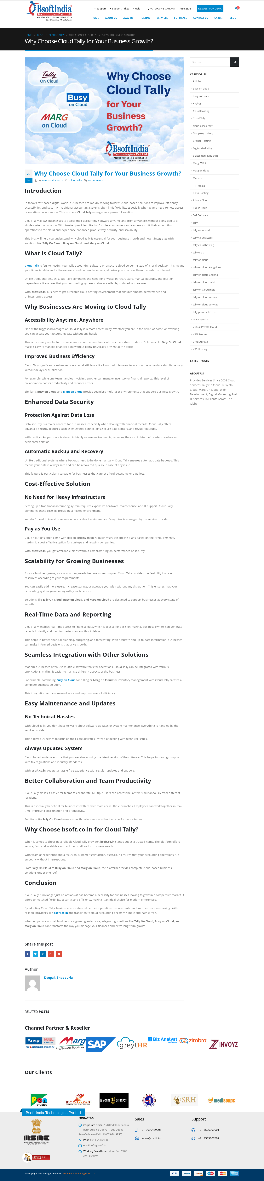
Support (101, 8)
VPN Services (200, 342)
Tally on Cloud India (204, 289)
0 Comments (95, 180)
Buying (197, 103)
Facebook (27, 954)
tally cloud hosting (203, 245)
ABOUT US (111, 18)
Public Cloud (200, 208)
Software (180, 18)
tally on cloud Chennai (205, 274)
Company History (203, 133)
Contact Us (200, 18)
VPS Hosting (200, 349)
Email (59, 954)
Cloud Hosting (201, 111)
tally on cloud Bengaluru (207, 267)
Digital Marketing (202, 148)
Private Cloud (200, 200)
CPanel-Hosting (202, 140)
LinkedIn (43, 954)
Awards (128, 18)
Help (137, 8)
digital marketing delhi (205, 155)
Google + (51, 954)
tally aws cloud (201, 230)
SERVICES (162, 18)
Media (201, 186)
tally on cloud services (205, 304)
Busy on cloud (201, 88)
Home (95, 18)
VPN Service (200, 334)
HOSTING (145, 18)
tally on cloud (200, 260)
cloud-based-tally (203, 126)
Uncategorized (201, 319)
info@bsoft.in (98, 1145)
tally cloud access (203, 237)
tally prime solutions (204, 312)
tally (195, 222)
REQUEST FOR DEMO (210, 8)
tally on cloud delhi (204, 282)
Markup (197, 178)
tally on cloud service (205, 297)
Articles (197, 81)
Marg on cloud (201, 170)
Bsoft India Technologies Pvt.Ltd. (79, 1173)
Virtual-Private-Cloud (205, 327)
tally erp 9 (198, 252)
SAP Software (200, 215)
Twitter (35, 954)
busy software (201, 96)
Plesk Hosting (201, 193)
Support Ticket (120, 8)
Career (218, 18)
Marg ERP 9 (199, 163)
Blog (233, 18)
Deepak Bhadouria (52, 180)
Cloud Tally (76, 180)
